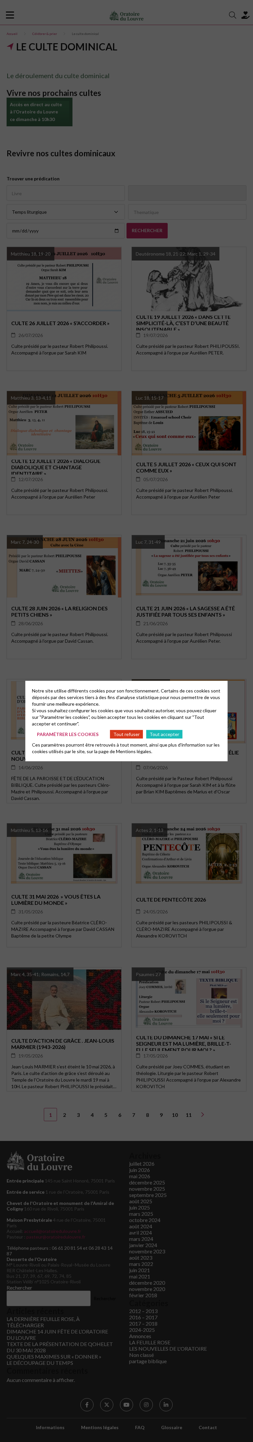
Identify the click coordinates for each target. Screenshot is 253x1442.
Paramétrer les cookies (67, 734)
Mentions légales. (134, 751)
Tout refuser (126, 734)
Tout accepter (164, 734)
